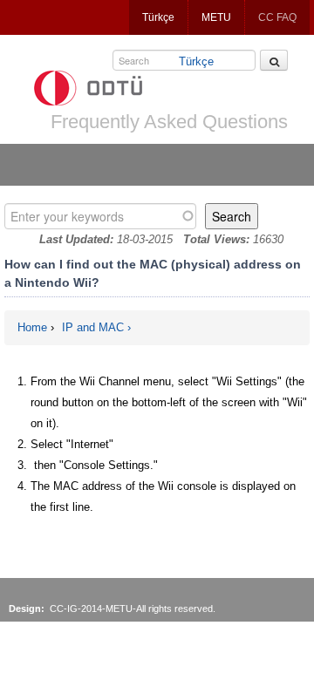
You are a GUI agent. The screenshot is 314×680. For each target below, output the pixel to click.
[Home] (88, 88)
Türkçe (158, 17)
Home (32, 327)
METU (216, 17)
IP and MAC (93, 327)
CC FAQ (277, 17)
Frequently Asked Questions (169, 122)
